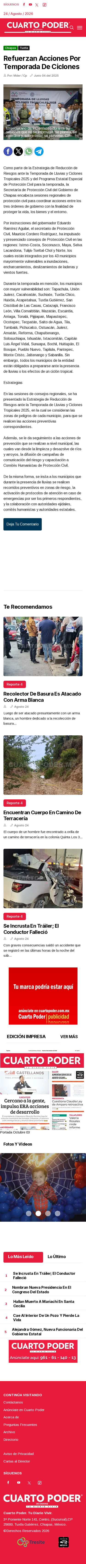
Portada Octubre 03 (15, 1132)
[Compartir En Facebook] (8, 155)
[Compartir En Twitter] (18, 155)
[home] (37, 27)
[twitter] (36, 4)
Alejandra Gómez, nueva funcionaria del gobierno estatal (47, 1331)
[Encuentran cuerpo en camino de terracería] (43, 765)
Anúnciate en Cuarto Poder (23, 1410)
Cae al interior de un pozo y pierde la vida (46, 1317)
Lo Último (57, 1256)
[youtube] (30, 4)
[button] (43, 1105)
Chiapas (10, 48)
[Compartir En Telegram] (39, 155)
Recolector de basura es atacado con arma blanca (42, 697)
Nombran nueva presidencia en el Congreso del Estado (41, 1289)
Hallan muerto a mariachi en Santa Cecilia (43, 1303)
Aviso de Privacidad (18, 1454)
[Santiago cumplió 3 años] (43, 1193)
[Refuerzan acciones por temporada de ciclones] (43, 112)
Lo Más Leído (20, 1256)
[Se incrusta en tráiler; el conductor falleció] (43, 878)
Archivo (9, 1432)
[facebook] (23, 4)
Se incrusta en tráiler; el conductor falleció (31, 929)
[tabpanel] (43, 1092)
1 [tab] (28, 1126)
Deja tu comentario (22, 524)
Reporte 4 (15, 684)
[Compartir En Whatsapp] (28, 155)
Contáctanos (13, 1402)
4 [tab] (57, 1126)
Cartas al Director (16, 1461)
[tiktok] (44, 4)
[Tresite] (31, 1542)
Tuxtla (24, 48)
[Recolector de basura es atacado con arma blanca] (43, 646)
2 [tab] (38, 1126)
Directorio (10, 1439)
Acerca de (11, 1417)
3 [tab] (48, 1126)
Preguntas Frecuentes (20, 1425)
